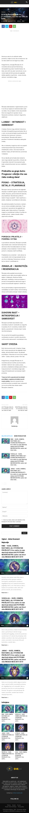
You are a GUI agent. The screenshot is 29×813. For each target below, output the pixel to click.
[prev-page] (3, 484)
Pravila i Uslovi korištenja (10, 806)
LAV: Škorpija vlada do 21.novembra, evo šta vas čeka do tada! (7, 408)
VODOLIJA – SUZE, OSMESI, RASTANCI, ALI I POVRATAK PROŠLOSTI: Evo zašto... (21, 718)
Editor (2, 573)
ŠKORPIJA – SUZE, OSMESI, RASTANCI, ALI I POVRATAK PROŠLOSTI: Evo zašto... (8, 755)
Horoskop (7, 5)
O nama (19, 805)
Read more (4, 592)
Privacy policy (21, 806)
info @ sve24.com (17, 793)
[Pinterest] (10, 26)
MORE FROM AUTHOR (20, 436)
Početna (9, 805)
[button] (26, 2)
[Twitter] (7, 26)
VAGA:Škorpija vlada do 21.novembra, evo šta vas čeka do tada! (21, 408)
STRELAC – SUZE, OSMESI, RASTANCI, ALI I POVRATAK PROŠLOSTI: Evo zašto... (21, 736)
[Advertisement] (14, 43)
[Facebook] (3, 26)
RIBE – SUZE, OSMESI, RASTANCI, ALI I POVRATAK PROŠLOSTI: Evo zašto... (7, 718)
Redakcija (5, 21)
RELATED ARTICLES (7, 436)
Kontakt (14, 805)
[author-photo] (14, 424)
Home (2, 5)
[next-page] (5, 484)
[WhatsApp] (14, 26)
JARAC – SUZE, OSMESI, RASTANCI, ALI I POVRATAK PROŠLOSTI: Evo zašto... (8, 736)
